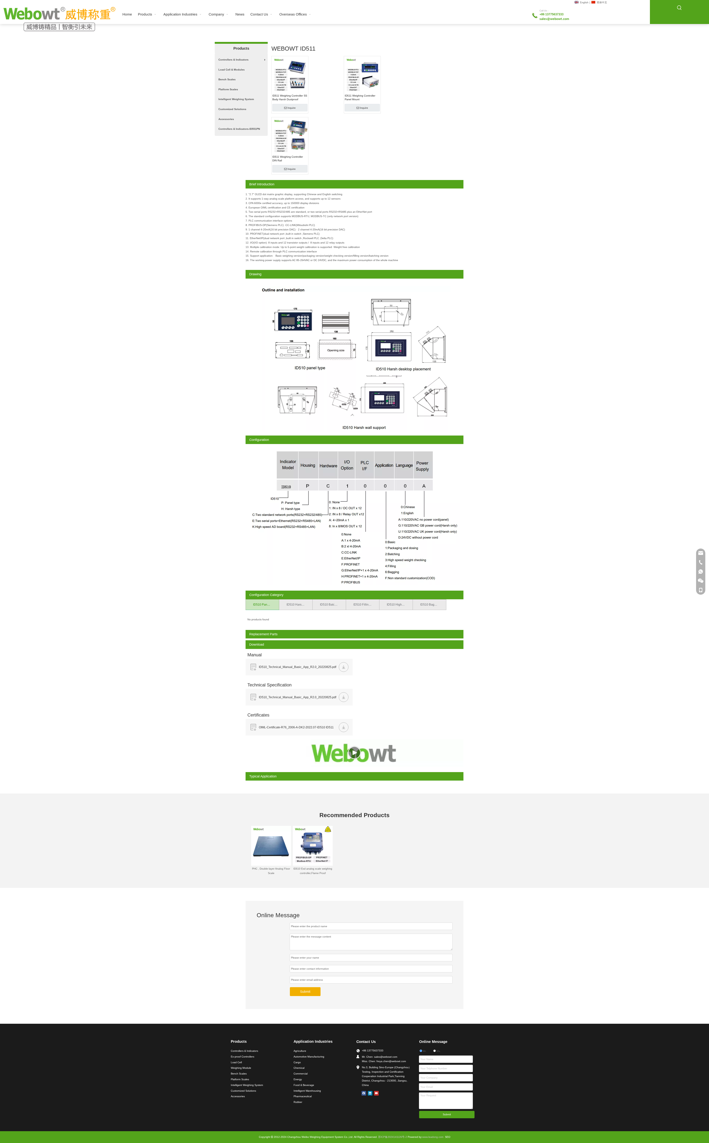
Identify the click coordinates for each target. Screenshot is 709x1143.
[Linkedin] (370, 1093)
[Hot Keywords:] (679, 7)
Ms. (438, 1051)
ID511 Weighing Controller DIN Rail (287, 158)
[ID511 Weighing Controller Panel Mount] (362, 74)
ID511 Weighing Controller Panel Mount (360, 97)
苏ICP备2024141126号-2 (392, 1136)
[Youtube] (376, 1093)
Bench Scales (227, 79)
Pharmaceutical (303, 1096)
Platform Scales (228, 89)
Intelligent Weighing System (236, 99)
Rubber (298, 1102)
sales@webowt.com (385, 1056)
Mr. (424, 1051)
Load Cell (236, 1062)
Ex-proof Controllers (242, 1056)
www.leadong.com (432, 1136)
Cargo (297, 1062)
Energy (298, 1079)
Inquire (291, 107)
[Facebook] (364, 1093)
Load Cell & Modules (231, 69)
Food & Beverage (304, 1085)
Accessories (226, 119)
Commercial (301, 1073)
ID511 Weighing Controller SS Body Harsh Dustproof (289, 97)
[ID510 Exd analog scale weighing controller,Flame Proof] (313, 846)
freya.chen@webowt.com (391, 1061)
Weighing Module (241, 1067)
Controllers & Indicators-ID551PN (239, 128)
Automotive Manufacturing (309, 1056)
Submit (305, 991)
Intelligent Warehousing (307, 1090)
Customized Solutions (232, 109)
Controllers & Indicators (242, 61)
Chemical (299, 1067)
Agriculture (300, 1050)
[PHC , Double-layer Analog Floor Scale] (271, 846)
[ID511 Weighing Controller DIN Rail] (289, 135)
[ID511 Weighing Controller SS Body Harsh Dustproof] (289, 74)
